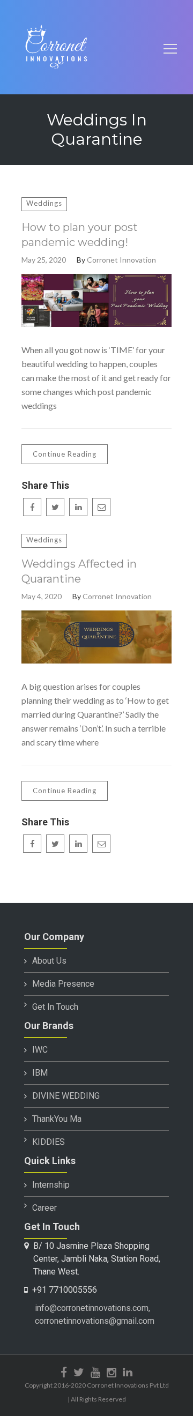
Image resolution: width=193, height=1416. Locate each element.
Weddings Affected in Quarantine (79, 571)
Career (44, 1208)
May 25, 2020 (43, 259)
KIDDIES (48, 1142)
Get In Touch (55, 1007)
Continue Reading (64, 454)
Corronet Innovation (121, 259)
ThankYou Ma (56, 1119)
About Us (49, 961)
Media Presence (63, 984)
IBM (40, 1073)
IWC (40, 1050)
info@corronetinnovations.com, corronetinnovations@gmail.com (94, 1314)
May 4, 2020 (41, 596)
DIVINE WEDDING (66, 1096)
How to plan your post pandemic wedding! (79, 235)
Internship (51, 1185)
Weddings (44, 203)
